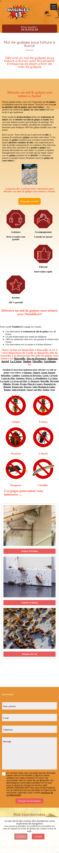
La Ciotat (16, 361)
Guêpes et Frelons (29, 551)
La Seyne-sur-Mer (18, 381)
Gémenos (20, 378)
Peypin (23, 384)
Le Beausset (33, 381)
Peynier (15, 384)
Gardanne (50, 361)
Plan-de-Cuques (35, 384)
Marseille (19, 358)
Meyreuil (54, 381)
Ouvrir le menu (53, 7)
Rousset (27, 387)
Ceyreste (53, 375)
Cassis (45, 375)
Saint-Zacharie (19, 390)
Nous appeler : (29, 28)
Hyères (29, 378)
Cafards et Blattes (29, 602)
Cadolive (16, 375)
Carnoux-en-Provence (31, 375)
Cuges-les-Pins (8, 378)
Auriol (5, 361)
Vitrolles (37, 361)
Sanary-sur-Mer (34, 390)
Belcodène (5, 375)
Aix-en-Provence (36, 358)
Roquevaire (17, 387)
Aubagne (52, 358)
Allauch (36, 373)
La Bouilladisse (40, 378)
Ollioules (7, 384)
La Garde (4, 381)
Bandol (51, 373)
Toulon (27, 361)
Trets (52, 390)
